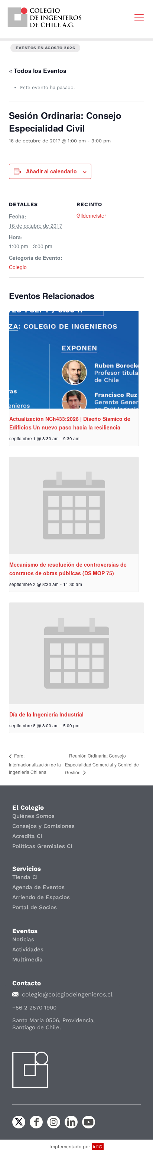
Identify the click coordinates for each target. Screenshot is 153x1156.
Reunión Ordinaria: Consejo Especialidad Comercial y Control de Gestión (102, 763)
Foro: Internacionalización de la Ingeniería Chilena (35, 763)
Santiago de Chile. (36, 1027)
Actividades (27, 949)
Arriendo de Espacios (41, 897)
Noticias (23, 939)
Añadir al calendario (51, 171)
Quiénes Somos (33, 816)
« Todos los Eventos (37, 70)
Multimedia (27, 959)
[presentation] (74, 360)
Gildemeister (91, 215)
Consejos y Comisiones (43, 826)
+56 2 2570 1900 (34, 1007)
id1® (97, 1146)
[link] (44, 17)
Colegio (18, 267)
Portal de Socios (34, 907)
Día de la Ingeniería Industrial (46, 714)
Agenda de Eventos (38, 887)
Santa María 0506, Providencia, (53, 1020)
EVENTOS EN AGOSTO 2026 (45, 47)
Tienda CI (25, 877)
